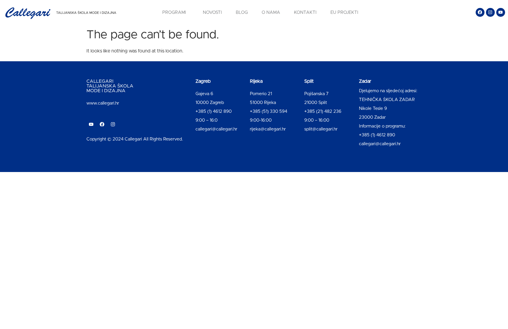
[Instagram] (490, 12)
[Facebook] (480, 12)
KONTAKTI (305, 12)
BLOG (242, 12)
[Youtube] (500, 12)
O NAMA (271, 12)
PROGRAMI (174, 12)
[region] (76, 282)
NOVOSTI (212, 12)
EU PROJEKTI (344, 12)
